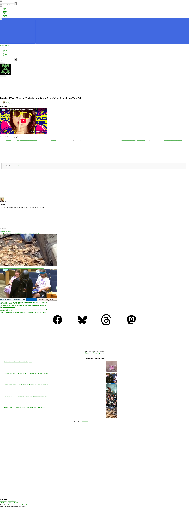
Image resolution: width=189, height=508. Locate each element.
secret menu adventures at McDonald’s (173, 140)
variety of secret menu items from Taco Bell (27, 140)
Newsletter (5, 52)
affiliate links (85, 421)
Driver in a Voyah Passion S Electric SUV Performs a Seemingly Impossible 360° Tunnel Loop (23, 309)
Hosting (5, 50)
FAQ (4, 49)
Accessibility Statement (5, 502)
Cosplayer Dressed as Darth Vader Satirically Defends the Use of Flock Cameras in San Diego (23, 302)
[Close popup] (1, 19)
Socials (4, 53)
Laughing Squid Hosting (94, 353)
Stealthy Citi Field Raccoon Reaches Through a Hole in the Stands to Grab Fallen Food (22, 268)
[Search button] (15, 59)
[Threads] (4, 107)
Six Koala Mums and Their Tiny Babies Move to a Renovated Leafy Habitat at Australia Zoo (23, 305)
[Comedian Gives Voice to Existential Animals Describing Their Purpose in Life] (5, 231)
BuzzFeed (8, 140)
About (4, 48)
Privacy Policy (3, 501)
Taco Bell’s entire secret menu (128, 140)
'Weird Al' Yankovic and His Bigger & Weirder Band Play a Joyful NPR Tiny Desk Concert (25, 396)
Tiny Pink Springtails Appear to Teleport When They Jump (18, 362)
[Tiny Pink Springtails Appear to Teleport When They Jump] (111, 372)
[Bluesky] (3, 107)
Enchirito (53, 140)
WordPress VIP (23, 504)
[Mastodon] (131, 325)
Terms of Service (12, 501)
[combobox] (7, 60)
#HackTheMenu (141, 140)
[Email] (6, 107)
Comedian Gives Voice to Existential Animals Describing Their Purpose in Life (19, 233)
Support (5, 54)
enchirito (19, 165)
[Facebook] (1, 107)
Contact (5, 55)
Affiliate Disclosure (16, 502)
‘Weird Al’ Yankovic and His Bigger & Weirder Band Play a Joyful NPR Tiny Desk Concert (23, 312)
